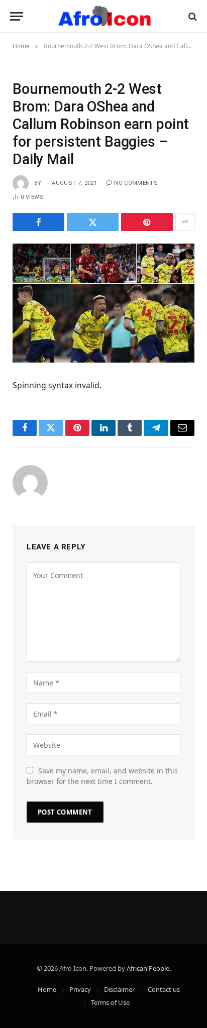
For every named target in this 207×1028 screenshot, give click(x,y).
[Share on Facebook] (38, 222)
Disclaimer (119, 989)
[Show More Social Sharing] (184, 222)
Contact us (164, 989)
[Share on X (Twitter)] (93, 222)
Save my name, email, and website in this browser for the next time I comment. (102, 776)
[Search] (191, 16)
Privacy (80, 989)
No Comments (136, 183)
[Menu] (16, 16)
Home (47, 989)
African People (148, 968)
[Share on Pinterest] (147, 222)
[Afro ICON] (103, 16)
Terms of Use (110, 1002)
